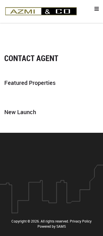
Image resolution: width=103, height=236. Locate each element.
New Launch (20, 112)
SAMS (61, 226)
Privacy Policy (81, 221)
